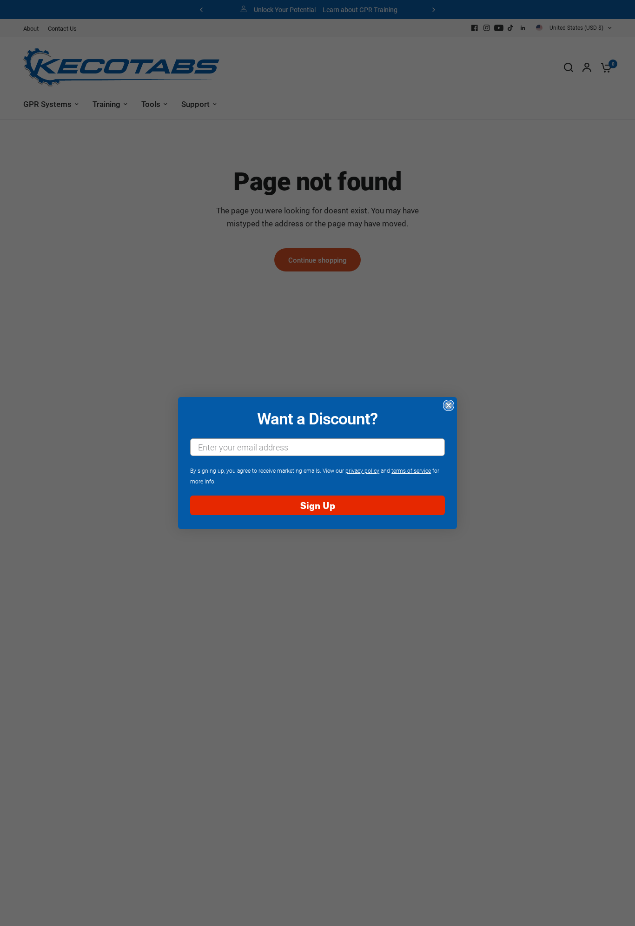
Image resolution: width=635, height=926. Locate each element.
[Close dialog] (448, 405)
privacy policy (362, 470)
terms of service (411, 470)
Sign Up (317, 505)
